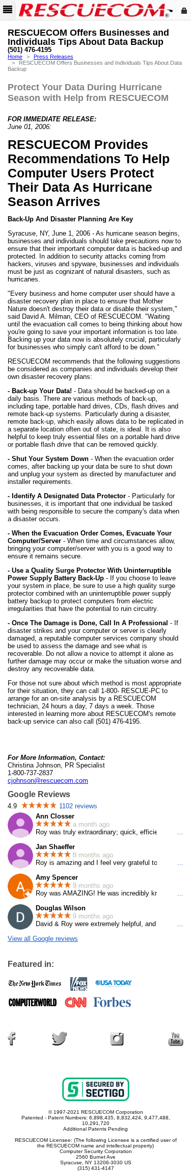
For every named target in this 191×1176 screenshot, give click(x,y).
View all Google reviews (43, 938)
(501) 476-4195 (29, 50)
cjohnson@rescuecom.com (48, 780)
